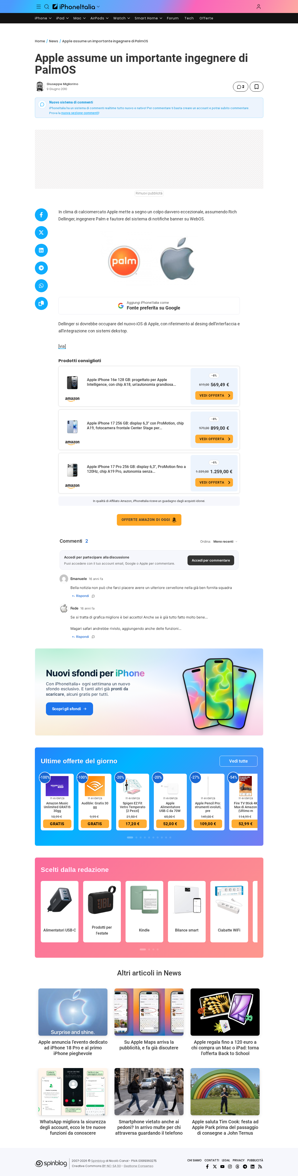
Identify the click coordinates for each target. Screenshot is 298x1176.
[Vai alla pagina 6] (153, 837)
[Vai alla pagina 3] (141, 837)
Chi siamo (194, 1160)
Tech (189, 18)
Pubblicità (255, 1160)
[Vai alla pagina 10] (170, 837)
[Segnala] (93, 596)
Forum (173, 18)
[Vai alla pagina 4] (145, 837)
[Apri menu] (98, 6)
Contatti (211, 1160)
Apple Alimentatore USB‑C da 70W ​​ (170, 807)
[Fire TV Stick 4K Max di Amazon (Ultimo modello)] (246, 786)
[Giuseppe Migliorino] (40, 87)
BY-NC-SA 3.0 (111, 1166)
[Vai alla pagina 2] (136, 837)
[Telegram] (245, 1166)
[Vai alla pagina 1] (130, 837)
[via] (62, 346)
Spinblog (98, 1161)
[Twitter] (215, 1166)
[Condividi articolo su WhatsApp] (41, 285)
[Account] (258, 6)
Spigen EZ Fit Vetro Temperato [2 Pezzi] (132, 807)
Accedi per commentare (211, 560)
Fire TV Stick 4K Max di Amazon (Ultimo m (245, 807)
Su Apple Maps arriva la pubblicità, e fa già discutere (148, 1045)
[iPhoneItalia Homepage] (74, 6)
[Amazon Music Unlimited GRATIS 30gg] (57, 786)
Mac (77, 18)
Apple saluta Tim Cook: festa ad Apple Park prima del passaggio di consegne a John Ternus (225, 1127)
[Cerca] (47, 7)
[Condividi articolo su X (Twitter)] (41, 232)
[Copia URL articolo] (41, 303)
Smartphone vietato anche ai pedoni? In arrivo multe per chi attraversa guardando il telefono (149, 1127)
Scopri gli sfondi (66, 708)
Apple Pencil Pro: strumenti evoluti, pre (208, 807)
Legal (226, 1160)
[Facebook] (207, 1166)
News (53, 41)
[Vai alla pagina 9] (166, 837)
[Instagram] (230, 1166)
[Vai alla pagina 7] (158, 837)
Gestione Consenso (138, 1166)
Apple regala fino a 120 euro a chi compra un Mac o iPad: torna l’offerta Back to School (225, 1047)
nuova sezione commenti (80, 113)
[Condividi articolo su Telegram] (41, 268)
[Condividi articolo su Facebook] (41, 214)
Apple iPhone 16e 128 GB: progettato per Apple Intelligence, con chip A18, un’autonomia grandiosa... (131, 382)
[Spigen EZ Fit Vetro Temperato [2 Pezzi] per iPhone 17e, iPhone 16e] (132, 786)
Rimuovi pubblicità (149, 193)
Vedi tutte (238, 761)
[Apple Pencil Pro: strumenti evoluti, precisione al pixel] (208, 786)
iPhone (41, 18)
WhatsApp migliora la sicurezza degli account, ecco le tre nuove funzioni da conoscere (73, 1127)
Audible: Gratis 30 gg (95, 805)
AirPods (97, 18)
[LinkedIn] (252, 1166)
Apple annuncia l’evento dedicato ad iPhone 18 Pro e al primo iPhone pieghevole (72, 1047)
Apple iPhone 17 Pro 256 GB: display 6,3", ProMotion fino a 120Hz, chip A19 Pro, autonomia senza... (136, 469)
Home (40, 41)
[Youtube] (222, 1166)
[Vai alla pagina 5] (149, 837)
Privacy (239, 1160)
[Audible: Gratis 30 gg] (95, 786)
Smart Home (146, 18)
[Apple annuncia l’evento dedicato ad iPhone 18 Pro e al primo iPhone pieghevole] (72, 1012)
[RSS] (260, 1166)
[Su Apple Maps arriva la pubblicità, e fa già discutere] (149, 1012)
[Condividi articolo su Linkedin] (41, 250)
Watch (119, 18)
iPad (60, 18)
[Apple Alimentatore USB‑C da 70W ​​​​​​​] (170, 786)
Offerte (206, 18)
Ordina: (205, 541)
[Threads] (237, 1166)
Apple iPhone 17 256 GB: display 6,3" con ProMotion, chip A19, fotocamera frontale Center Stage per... (135, 425)
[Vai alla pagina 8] (162, 837)
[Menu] (39, 7)
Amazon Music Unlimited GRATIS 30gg (57, 807)
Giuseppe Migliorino (62, 84)
